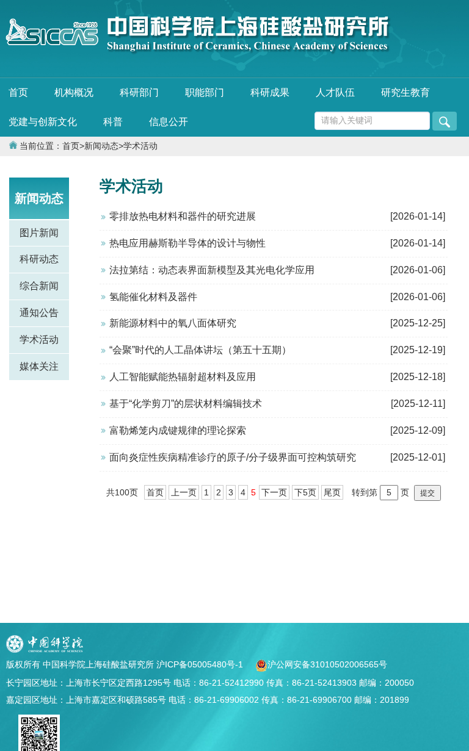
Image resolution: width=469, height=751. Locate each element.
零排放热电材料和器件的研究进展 (182, 216)
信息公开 (168, 122)
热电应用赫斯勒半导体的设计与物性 (187, 243)
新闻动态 (101, 146)
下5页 (305, 492)
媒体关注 (39, 366)
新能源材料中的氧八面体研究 (172, 323)
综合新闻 (39, 286)
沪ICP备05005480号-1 (200, 664)
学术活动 (140, 146)
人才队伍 (335, 92)
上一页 (184, 492)
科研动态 (39, 259)
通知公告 (39, 312)
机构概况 (73, 92)
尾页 (332, 492)
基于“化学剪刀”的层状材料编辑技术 (185, 403)
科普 (113, 122)
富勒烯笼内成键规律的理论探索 (177, 430)
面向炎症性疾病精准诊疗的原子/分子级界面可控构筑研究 (232, 457)
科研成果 (269, 92)
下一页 (274, 492)
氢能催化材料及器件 (153, 297)
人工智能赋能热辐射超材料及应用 (182, 377)
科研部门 (139, 92)
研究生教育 (405, 92)
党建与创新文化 (43, 122)
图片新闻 (39, 233)
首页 (18, 92)
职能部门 (204, 92)
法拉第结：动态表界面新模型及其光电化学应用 (211, 270)
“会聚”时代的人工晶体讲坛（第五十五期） (200, 350)
